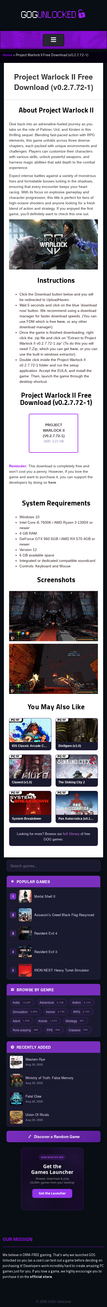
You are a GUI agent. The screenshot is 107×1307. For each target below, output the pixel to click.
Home (7, 54)
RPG (81, 1011)
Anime (47, 1021)
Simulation (25, 1011)
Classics (78, 1030)
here (61, 321)
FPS (53, 1030)
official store (41, 1276)
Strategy (74, 1021)
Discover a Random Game (57, 1136)
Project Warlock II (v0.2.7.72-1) (54, 433)
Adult (21, 1021)
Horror (55, 1011)
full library (71, 834)
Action (81, 1002)
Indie (22, 1002)
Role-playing (25, 1030)
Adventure (51, 1002)
